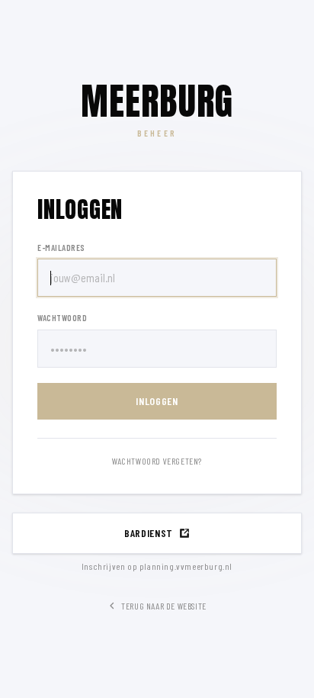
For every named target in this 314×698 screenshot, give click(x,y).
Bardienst (148, 532)
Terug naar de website (164, 605)
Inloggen (157, 400)
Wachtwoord (62, 318)
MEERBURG (157, 101)
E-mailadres (61, 248)
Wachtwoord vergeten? (157, 460)
